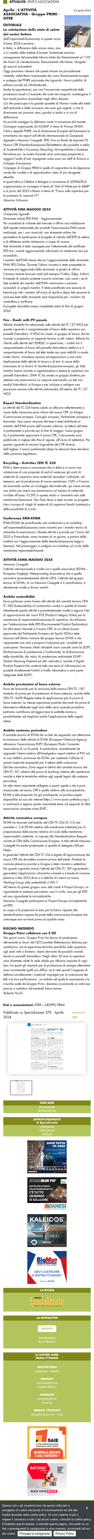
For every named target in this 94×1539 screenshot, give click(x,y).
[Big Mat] (47, 1267)
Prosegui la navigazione (35, 1533)
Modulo (54, 1371)
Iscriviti (47, 1328)
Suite (60, 1414)
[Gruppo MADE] (47, 1156)
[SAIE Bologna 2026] (47, 1442)
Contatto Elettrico (47, 1387)
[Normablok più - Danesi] (47, 1193)
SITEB (37, 1004)
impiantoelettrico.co (47, 1383)
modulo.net (41, 1371)
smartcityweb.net (47, 1398)
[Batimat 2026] (47, 1479)
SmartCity (47, 1402)
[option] (21, 1087)
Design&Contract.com (43, 1414)
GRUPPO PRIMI (54, 1004)
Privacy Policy (65, 1533)
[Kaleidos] (47, 1230)
